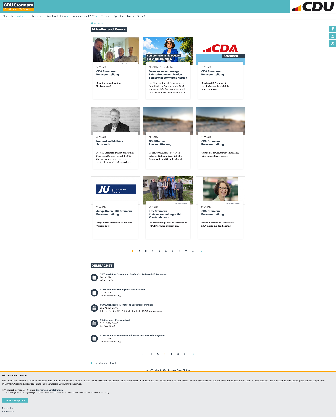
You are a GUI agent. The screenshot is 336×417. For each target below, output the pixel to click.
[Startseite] (313, 1)
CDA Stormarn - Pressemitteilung (107, 73)
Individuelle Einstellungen (49, 389)
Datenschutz (8, 408)
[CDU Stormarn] (92, 23)
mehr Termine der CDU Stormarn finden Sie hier (168, 370)
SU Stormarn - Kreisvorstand (115, 320)
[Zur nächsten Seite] (202, 250)
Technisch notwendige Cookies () (33, 389)
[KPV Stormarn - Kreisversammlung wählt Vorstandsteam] (168, 178)
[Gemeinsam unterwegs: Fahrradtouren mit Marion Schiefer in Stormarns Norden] (168, 38)
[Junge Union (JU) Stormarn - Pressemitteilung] (115, 178)
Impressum (8, 411)
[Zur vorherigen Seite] (143, 354)
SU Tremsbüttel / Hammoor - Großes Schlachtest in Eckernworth (133, 274)
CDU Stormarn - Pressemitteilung (160, 143)
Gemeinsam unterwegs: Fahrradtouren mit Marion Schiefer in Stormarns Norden (168, 74)
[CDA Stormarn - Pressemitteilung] (115, 38)
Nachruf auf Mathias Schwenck (109, 143)
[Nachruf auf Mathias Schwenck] (115, 108)
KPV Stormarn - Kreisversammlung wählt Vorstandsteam (165, 214)
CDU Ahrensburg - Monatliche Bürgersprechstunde (126, 304)
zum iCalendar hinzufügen (107, 363)
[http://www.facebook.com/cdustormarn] (332, 29)
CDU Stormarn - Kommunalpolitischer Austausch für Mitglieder (133, 335)
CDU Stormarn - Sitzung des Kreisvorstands (122, 289)
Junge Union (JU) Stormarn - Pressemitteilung (115, 212)
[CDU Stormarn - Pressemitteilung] (168, 108)
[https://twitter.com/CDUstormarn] (332, 43)
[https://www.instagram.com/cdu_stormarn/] (332, 36)
